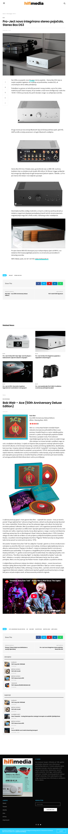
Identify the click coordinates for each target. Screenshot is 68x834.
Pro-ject (11, 275)
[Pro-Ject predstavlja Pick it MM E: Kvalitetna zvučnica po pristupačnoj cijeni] (50, 371)
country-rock (38, 629)
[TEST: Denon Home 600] (7, 678)
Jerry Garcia (54, 629)
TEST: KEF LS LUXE (15, 671)
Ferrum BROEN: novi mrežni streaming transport (24, 730)
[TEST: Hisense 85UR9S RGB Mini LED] (7, 685)
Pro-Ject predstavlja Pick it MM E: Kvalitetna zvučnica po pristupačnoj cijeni (48, 387)
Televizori (14, 683)
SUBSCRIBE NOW (50, 809)
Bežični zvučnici (15, 669)
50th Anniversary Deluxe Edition (17, 629)
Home (4, 13)
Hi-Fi (14, 13)
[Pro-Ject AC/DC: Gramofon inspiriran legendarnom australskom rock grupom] (18, 371)
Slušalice (13, 662)
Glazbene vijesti (15, 714)
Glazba (5, 810)
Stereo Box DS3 (18, 275)
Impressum (6, 820)
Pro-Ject (32, 80)
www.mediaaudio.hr (42, 259)
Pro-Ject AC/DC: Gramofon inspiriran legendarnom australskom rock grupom (15, 387)
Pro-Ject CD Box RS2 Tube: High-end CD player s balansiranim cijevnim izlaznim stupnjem (17, 357)
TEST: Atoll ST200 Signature (55, 294)
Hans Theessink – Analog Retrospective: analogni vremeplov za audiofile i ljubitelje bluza (35, 716)
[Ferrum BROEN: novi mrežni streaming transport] (7, 730)
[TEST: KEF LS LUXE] (7, 671)
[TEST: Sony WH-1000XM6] (7, 664)
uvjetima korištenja (20, 831)
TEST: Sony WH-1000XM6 (18, 664)
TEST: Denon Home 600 (17, 678)
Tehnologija (9, 13)
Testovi (5, 806)
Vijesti (4, 803)
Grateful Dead (46, 629)
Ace (27, 629)
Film (4, 813)
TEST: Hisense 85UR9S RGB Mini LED (20, 685)
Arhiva (4, 816)
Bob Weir (31, 629)
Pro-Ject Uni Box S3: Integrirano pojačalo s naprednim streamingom (47, 357)
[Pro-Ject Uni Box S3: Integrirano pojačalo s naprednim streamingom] (50, 341)
